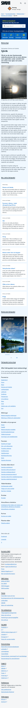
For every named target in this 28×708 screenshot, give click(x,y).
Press (2, 569)
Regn (2, 385)
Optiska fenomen (6, 460)
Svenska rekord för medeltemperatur (11, 477)
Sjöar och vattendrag (7, 605)
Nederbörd (4, 380)
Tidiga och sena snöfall (7, 488)
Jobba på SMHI (5, 581)
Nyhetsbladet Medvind (7, 692)
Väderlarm (12, 678)
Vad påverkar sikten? (8, 268)
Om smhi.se (4, 620)
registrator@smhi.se (11, 566)
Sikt (3, 221)
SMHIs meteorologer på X (14, 632)
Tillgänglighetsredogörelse (8, 613)
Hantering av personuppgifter (9, 617)
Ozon (2, 382)
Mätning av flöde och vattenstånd (10, 418)
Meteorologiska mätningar (8, 415)
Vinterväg (12, 675)
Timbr (11, 673)
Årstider (3, 498)
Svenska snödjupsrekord (8, 472)
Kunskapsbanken (10, 14)
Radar (3, 425)
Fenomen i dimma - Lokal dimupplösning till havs (9, 204)
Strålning (3, 394)
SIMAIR (3, 603)
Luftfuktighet (5, 389)
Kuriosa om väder (6, 516)
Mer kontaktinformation (8, 573)
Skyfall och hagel (6, 444)
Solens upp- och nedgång (8, 406)
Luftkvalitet (4, 600)
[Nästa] (17, 358)
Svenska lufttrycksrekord (8, 469)
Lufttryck (3, 392)
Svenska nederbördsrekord (9, 479)
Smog (4, 237)
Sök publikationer (6, 689)
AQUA (11, 666)
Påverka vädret (5, 523)
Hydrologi (11, 37)
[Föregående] (11, 358)
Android (11, 702)
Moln (2, 458)
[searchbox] (11, 26)
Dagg (4, 296)
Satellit (3, 427)
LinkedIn (5, 539)
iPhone (11, 699)
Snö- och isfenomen (6, 446)
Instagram (12, 637)
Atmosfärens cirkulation (8, 509)
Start (2, 14)
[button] (21, 3)
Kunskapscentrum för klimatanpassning (12, 598)
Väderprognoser (6, 434)
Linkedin (11, 634)
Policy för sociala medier (8, 639)
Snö (2, 408)
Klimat (23, 37)
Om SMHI (4, 583)
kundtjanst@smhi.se (11, 564)
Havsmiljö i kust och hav (8, 596)
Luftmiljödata (5, 651)
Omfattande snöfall (6, 486)
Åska (2, 401)
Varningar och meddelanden (9, 437)
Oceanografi (18, 37)
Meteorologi (20, 14)
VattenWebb (4, 654)
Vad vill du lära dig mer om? (10, 21)
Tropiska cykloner (6, 448)
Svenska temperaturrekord (9, 474)
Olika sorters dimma (8, 284)
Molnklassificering (6, 455)
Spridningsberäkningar (7, 432)
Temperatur (4, 396)
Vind (2, 404)
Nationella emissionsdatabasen (10, 647)
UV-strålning (4, 399)
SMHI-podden (5, 588)
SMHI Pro (12, 671)
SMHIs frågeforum (14, 571)
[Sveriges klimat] (21, 350)
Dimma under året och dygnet (11, 252)
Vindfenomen (5, 451)
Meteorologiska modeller (8, 429)
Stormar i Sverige (6, 491)
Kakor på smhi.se (6, 615)
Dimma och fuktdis (6, 15)
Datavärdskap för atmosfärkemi (10, 658)
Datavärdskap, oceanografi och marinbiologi (14, 656)
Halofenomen (5, 453)
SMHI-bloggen (5, 586)
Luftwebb (12, 649)
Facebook (5, 536)
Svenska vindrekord (6, 467)
